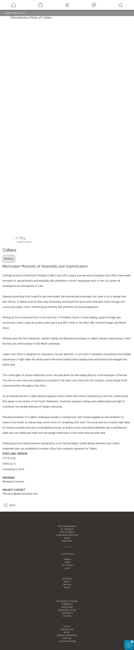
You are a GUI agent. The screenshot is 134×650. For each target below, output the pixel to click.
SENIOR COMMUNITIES (67, 635)
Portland (67, 559)
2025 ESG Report (67, 532)
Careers (67, 538)
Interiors (8, 258)
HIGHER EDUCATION (67, 610)
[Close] (132, 641)
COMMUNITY (67, 604)
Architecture (67, 579)
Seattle (67, 562)
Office (15, 13)
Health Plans (67, 541)
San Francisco (67, 565)
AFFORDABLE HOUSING (67, 601)
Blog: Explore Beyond (67, 526)
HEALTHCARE (67, 607)
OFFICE (67, 627)
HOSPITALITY (67, 613)
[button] (25, 238)
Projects (8, 13)
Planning (67, 585)
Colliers (22, 13)
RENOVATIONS (67, 629)
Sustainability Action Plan (67, 535)
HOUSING (67, 616)
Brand (67, 588)
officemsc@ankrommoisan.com (20, 493)
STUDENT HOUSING (67, 641)
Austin (67, 568)
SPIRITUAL (67, 638)
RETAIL (67, 632)
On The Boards (67, 529)
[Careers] (40, 5)
